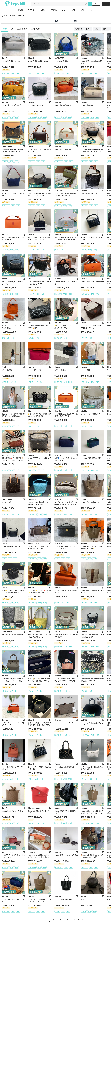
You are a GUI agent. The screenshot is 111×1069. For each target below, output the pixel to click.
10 (82, 920)
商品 (56, 21)
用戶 (76, 21)
